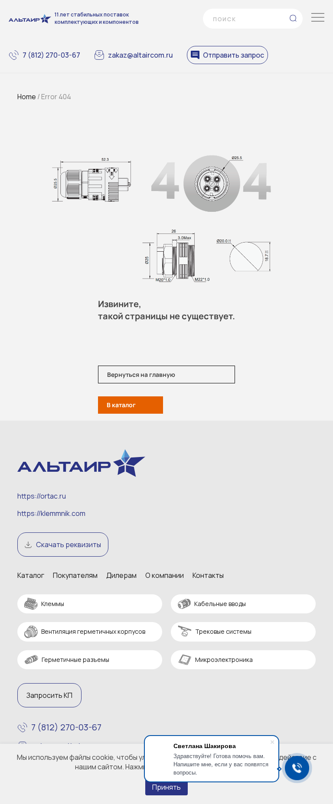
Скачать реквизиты (68, 544)
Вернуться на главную (141, 374)
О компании (164, 575)
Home (26, 96)
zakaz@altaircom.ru (140, 55)
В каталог (121, 405)
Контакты (208, 575)
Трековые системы (223, 631)
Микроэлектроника (224, 659)
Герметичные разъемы (75, 659)
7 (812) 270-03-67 (51, 55)
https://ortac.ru (41, 496)
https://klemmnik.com (51, 513)
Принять (166, 787)
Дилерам (121, 575)
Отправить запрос (233, 55)
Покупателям (75, 575)
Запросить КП (49, 695)
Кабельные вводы (220, 604)
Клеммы (52, 604)
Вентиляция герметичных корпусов (93, 631)
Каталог (30, 575)
